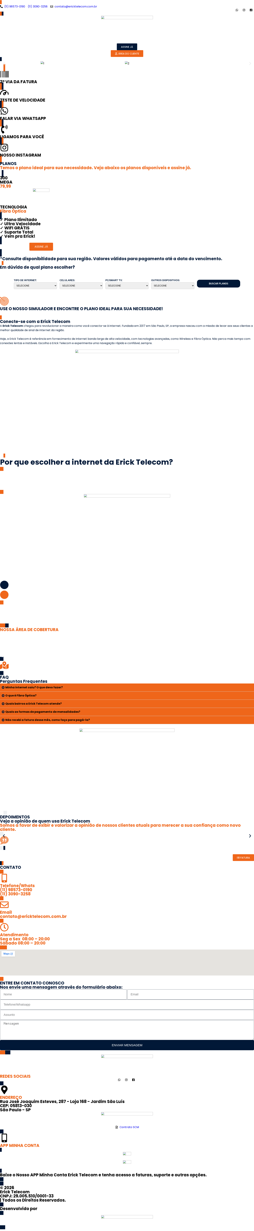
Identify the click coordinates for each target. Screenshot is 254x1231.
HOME (86, 39)
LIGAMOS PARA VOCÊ (22, 137)
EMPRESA (103, 39)
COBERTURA (142, 39)
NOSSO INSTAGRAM (20, 155)
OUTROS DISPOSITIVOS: (165, 280)
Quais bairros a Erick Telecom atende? (33, 704)
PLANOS (122, 39)
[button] (4, 63)
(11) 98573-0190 (16, 890)
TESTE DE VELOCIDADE (22, 100)
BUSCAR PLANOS (218, 283)
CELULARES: (67, 280)
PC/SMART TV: (114, 280)
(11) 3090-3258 (15, 894)
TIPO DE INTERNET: (25, 280)
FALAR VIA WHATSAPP (23, 118)
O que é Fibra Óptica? (20, 695)
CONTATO (165, 39)
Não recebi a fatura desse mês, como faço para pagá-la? (47, 720)
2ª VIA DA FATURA (18, 82)
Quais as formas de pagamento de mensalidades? (42, 712)
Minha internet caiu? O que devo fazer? (34, 687)
